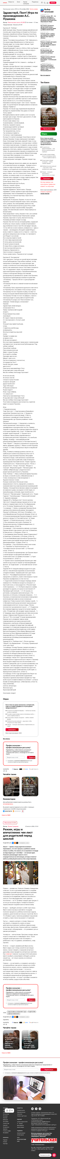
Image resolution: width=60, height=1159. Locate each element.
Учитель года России (22, 1116)
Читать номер (34, 9)
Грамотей (5, 1125)
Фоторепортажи (21, 1139)
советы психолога (13, 1013)
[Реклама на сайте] (54, 1155)
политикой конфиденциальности (21, 760)
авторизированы (8, 804)
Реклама (5, 1141)
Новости (11, 2)
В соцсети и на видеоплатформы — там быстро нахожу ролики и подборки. (21, 711)
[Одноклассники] (15, 843)
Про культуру (6, 1114)
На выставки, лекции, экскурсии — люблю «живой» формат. (20, 718)
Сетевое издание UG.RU (22, 1121)
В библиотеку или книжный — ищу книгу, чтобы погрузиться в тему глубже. (19, 721)
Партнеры (5, 1143)
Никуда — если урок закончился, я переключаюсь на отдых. (20, 725)
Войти (53, 2)
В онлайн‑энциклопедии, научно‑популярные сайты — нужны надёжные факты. (21, 715)
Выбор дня (5, 1119)
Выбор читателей (48, 10)
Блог (18, 2)
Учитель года (26, 1035)
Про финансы (6, 1127)
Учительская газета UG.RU (16, 22)
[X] (17, 843)
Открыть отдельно (46, 191)
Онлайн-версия (20, 1134)
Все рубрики (5, 1132)
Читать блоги (47, 129)
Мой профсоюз (20, 1125)
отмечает (9, 954)
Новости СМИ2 (6, 815)
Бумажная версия (21, 1133)
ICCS (18, 1137)
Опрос (44, 134)
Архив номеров (26, 2)
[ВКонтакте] (13, 843)
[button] (7, 811)
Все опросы (6, 739)
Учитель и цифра (7, 1130)
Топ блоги (45, 82)
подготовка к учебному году (17, 1011)
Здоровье (5, 1129)
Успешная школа (21, 1110)
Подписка (35, 2)
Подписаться (32, 757)
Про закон (5, 1116)
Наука (4, 1112)
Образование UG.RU (9, 786)
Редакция (5, 1139)
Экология (5, 1117)
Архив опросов (45, 193)
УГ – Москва (20, 1123)
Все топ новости (45, 75)
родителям (31, 1011)
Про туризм (5, 1121)
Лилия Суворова (13, 826)
